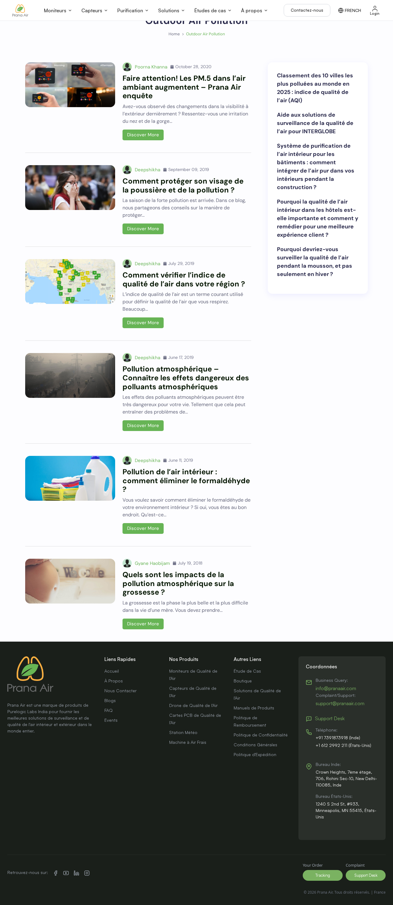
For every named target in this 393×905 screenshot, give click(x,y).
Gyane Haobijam (152, 563)
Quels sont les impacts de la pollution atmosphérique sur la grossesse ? (178, 583)
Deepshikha (147, 170)
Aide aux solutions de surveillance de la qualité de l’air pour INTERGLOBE (315, 123)
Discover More (143, 135)
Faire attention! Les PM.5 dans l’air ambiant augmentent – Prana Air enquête (184, 87)
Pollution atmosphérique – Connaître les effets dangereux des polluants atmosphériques (186, 377)
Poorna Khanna (151, 67)
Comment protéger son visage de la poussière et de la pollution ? (183, 185)
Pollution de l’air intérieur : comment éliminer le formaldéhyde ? (186, 480)
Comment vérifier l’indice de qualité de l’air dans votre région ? (184, 279)
